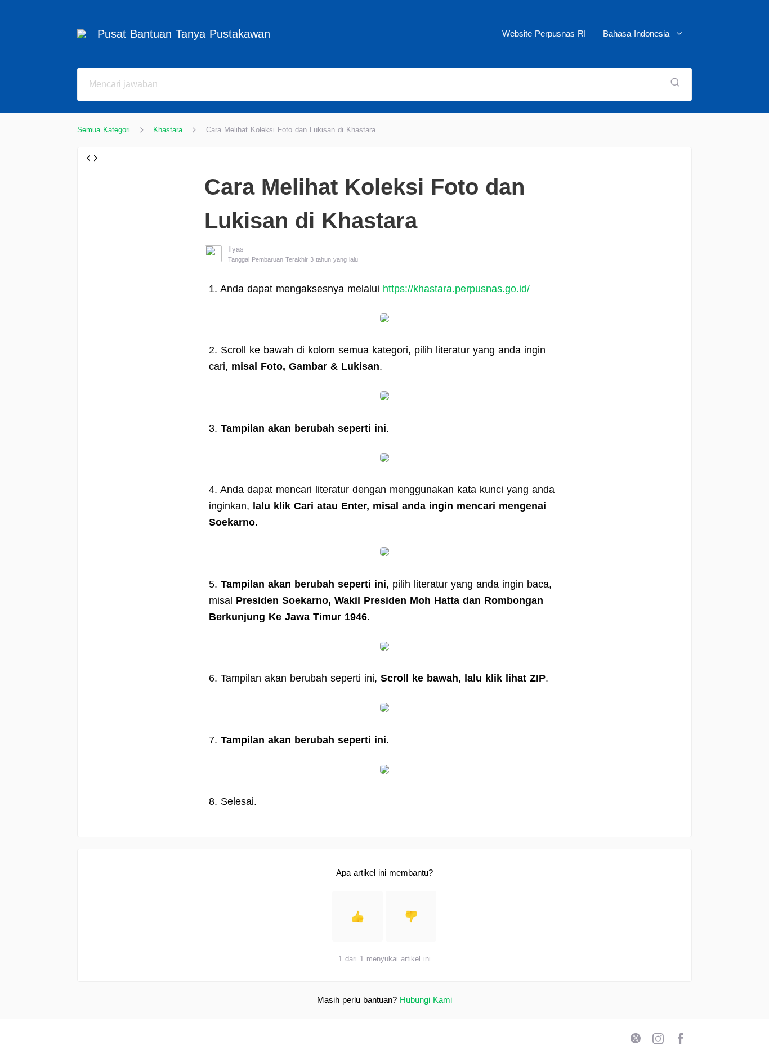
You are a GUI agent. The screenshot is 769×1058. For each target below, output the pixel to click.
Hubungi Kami (426, 1000)
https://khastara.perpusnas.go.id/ (456, 288)
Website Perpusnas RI (544, 33)
